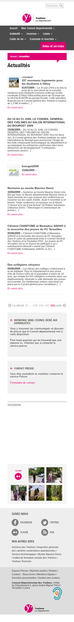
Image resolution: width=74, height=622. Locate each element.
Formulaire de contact (22, 382)
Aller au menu (10, 4)
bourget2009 (30, 166)
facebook (26, 522)
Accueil (13, 28)
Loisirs (45, 33)
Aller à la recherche (37, 4)
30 (26, 305)
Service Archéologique (24, 554)
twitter (54, 522)
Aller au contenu (22, 4)
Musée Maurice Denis (49, 554)
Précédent (18, 305)
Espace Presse (20, 570)
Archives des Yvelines (23, 547)
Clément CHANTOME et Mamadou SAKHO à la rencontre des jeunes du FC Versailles (36, 227)
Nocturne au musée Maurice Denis (30, 188)
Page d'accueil (37, 608)
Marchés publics (38, 570)
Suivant (58, 305)
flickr (24, 532)
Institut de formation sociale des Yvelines (34, 557)
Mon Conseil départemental (35, 28)
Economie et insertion (41, 39)
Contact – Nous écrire (23, 574)
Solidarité (14, 33)
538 (35, 305)
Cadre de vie (15, 39)
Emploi (53, 570)
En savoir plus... (15, 107)
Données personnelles (24, 578)
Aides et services (53, 46)
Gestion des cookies (49, 578)
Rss (52, 532)
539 (41, 305)
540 (47, 305)
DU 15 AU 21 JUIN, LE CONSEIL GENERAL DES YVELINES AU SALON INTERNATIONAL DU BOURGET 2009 (36, 122)
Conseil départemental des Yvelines (37, 18)
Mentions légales (46, 574)
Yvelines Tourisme (21, 561)
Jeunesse (30, 33)
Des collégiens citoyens (23, 264)
